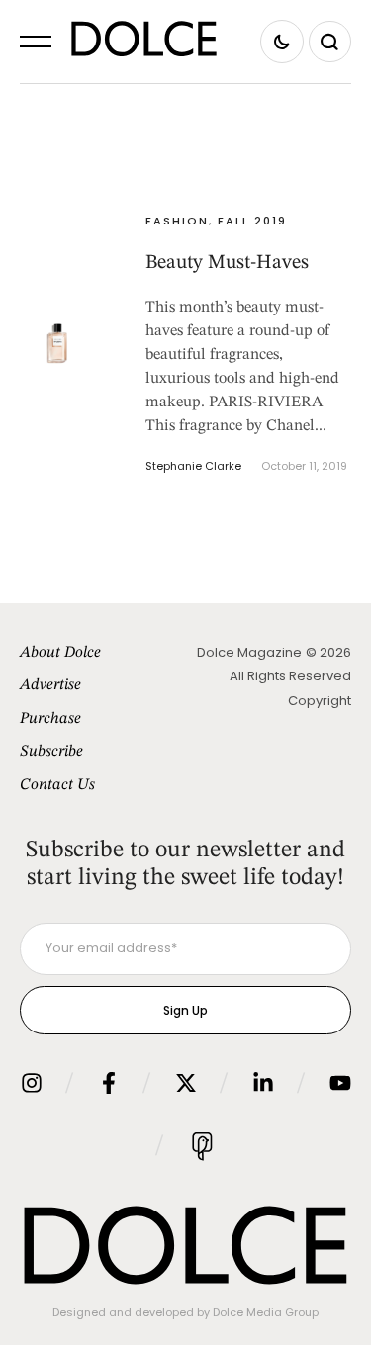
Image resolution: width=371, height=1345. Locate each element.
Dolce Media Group (266, 1312)
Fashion (177, 220)
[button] (35, 41)
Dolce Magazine (249, 652)
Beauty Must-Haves (227, 263)
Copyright (319, 700)
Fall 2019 (252, 220)
